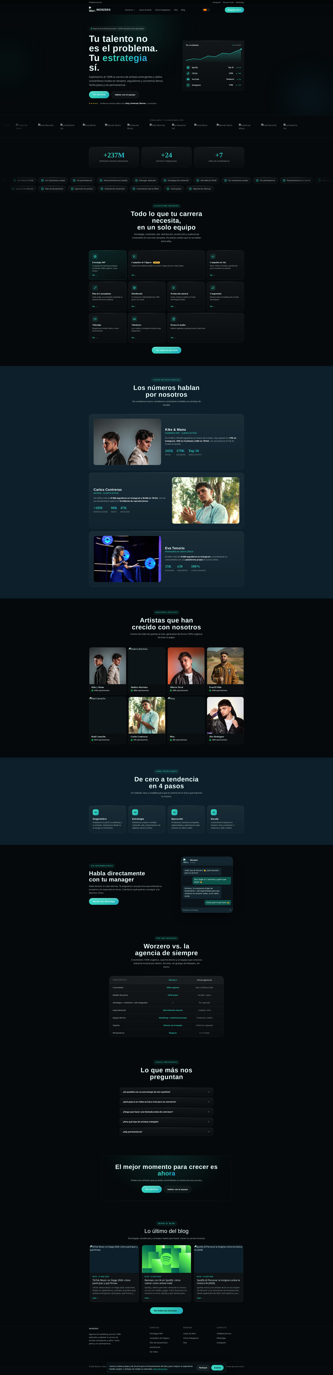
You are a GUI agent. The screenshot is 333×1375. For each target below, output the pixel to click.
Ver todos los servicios (166, 350)
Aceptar (217, 1368)
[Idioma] (206, 10)
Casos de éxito (145, 10)
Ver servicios (99, 94)
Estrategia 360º (156, 1333)
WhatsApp (240, 2)
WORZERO (103, 9)
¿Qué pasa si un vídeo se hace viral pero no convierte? (149, 1101)
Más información (160, 1369)
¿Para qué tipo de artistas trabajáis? (140, 1121)
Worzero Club (228, 2)
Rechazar (203, 1368)
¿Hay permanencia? (132, 1131)
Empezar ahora (234, 10)
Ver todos (154, 1351)
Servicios (129, 10)
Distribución (155, 1347)
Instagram (217, 2)
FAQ (176, 10)
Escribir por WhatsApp (104, 901)
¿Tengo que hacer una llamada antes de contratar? (148, 1111)
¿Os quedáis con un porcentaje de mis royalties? (146, 1092)
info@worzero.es (95, 2)
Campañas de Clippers (159, 1338)
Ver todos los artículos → (166, 1310)
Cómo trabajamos (162, 10)
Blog (183, 10)
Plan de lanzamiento (159, 1342)
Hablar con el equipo (125, 94)
